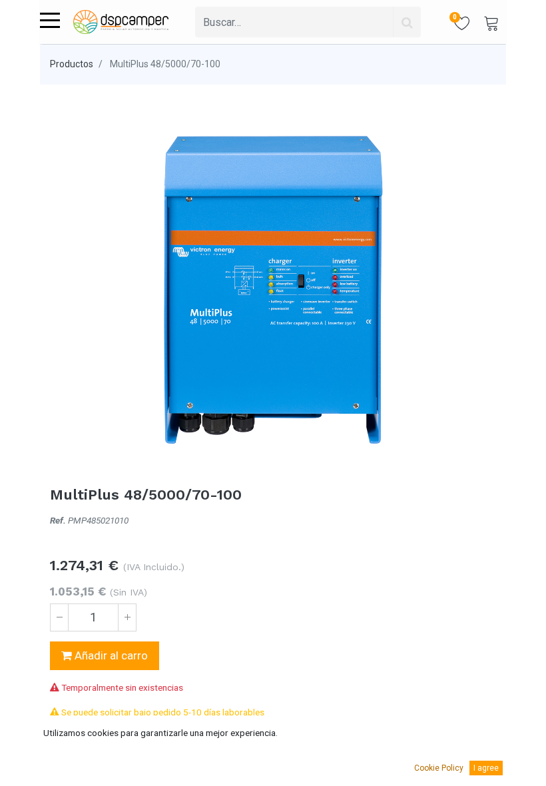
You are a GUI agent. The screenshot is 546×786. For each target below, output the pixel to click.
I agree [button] (486, 768)
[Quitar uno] (59, 617)
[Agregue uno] (127, 617)
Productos (71, 64)
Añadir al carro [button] (110, 655)
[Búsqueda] (407, 22)
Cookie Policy (438, 768)
